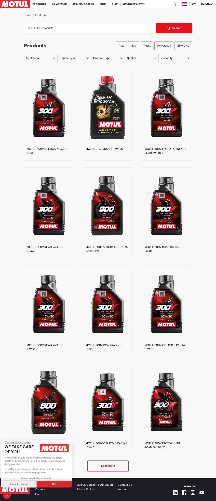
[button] (7, 495)
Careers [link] (40, 489)
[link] (103, 4)
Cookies (40, 494)
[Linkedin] (175, 492)
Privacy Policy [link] (85, 489)
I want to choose (21, 484)
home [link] (27, 15)
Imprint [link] (122, 489)
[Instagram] (193, 492)
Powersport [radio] (164, 45)
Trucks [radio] (147, 45)
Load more (108, 465)
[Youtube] (201, 492)
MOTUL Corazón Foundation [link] (94, 484)
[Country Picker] (184, 4)
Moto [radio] (134, 45)
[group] (154, 45)
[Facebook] (184, 492)
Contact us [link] (125, 484)
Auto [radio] (121, 45)
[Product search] (174, 4)
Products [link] (40, 15)
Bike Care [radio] (183, 45)
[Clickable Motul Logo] (15, 4)
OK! (56, 484)
